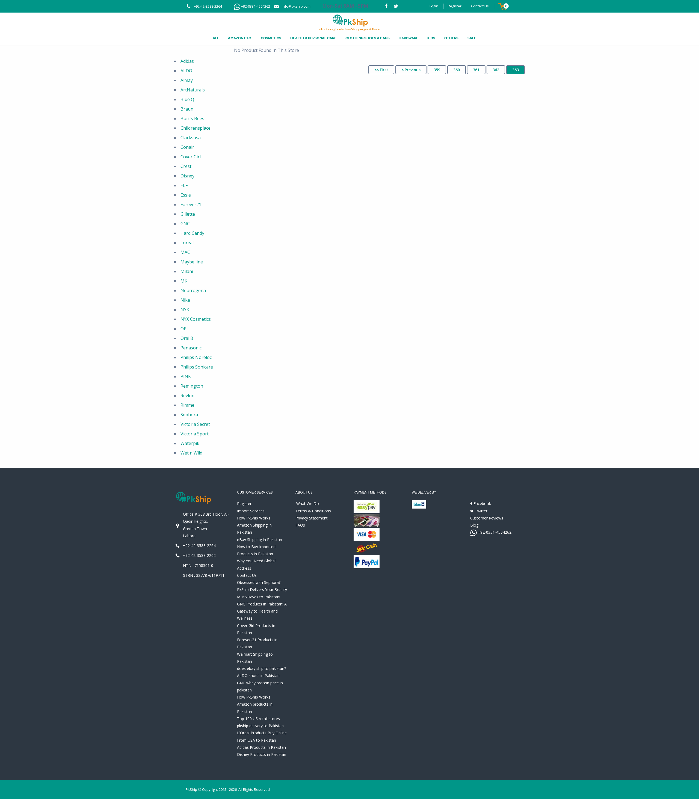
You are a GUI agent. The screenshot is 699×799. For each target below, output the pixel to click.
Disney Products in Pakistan (261, 754)
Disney (187, 176)
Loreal (187, 243)
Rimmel (188, 405)
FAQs (300, 525)
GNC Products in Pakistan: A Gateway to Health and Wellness (262, 611)
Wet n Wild (191, 453)
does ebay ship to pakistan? (261, 668)
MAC (185, 252)
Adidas (187, 61)
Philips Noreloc (196, 357)
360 (456, 69)
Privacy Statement (311, 518)
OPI (184, 329)
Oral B (186, 338)
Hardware (408, 38)
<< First (381, 69)
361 (476, 69)
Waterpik (189, 443)
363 (515, 69)
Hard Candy (192, 233)
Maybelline (191, 262)
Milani (186, 271)
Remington (191, 386)
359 (437, 69)
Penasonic (191, 348)
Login (434, 6)
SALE (471, 38)
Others (451, 38)
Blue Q (187, 99)
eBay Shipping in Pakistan (259, 539)
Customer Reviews (486, 518)
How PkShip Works (253, 518)
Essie (185, 195)
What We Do (307, 503)
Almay (186, 80)
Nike (185, 300)
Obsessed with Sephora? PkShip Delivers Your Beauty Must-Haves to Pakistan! (262, 589)
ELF (184, 185)
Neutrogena (193, 290)
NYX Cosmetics (195, 319)
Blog (474, 525)
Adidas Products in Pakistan (261, 747)
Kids (431, 38)
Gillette (187, 214)
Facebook (481, 503)
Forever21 (190, 204)
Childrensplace (195, 128)
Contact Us (480, 6)
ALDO (186, 71)
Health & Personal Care (313, 38)
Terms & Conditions (313, 510)
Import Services (251, 510)
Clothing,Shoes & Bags (367, 38)
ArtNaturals (192, 90)
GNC (185, 224)
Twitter (480, 510)
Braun (186, 109)
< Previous (410, 69)
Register (454, 6)
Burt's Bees (192, 118)
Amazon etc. (240, 38)
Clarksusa (190, 138)
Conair (187, 147)
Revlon (187, 396)
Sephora (189, 415)
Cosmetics (271, 38)
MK (183, 281)
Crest (185, 166)
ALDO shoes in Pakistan (258, 675)
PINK (185, 376)
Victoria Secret (195, 424)
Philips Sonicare (196, 367)
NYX (184, 310)
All (216, 38)
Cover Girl (190, 157)
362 (496, 69)
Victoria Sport (194, 434)
